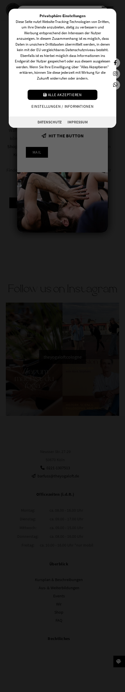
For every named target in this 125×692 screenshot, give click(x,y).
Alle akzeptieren (64, 94)
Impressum (77, 122)
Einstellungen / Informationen (62, 106)
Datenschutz (50, 122)
